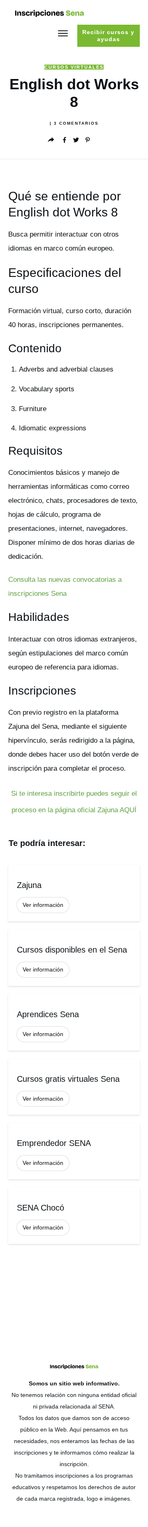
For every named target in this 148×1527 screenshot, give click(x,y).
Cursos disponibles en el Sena (74, 958)
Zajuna (74, 893)
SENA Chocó (74, 1216)
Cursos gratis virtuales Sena (74, 1087)
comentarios (76, 123)
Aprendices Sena (74, 1022)
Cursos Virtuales (74, 67)
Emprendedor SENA (74, 1151)
